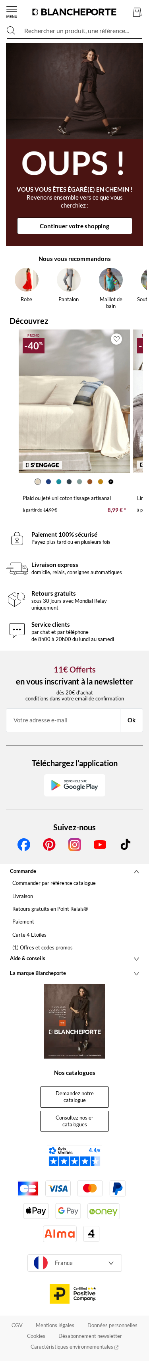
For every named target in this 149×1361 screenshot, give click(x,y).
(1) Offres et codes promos (42, 947)
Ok (131, 720)
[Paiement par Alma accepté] (60, 1234)
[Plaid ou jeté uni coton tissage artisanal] (74, 401)
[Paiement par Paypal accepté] (117, 1188)
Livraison (22, 896)
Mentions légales (55, 1325)
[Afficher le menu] (11, 12)
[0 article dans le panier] (137, 12)
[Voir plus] (111, 481)
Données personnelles (112, 1325)
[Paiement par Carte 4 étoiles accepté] (91, 1234)
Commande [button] (23, 871)
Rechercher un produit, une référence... (76, 30)
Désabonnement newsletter (90, 1336)
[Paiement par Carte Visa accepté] (58, 1188)
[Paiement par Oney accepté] (103, 1211)
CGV (17, 1325)
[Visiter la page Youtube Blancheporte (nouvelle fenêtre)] (100, 844)
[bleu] (48, 481)
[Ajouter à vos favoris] (116, 339)
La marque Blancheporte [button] (38, 973)
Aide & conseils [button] (27, 958)
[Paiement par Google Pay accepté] (68, 1211)
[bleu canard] (59, 481)
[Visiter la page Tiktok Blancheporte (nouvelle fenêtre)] (125, 844)
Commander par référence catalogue (54, 883)
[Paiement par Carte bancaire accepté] (28, 1188)
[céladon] (79, 481)
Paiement (23, 921)
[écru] (38, 481)
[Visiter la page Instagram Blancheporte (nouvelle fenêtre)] (74, 844)
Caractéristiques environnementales (72, 1346)
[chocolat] (90, 481)
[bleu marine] (69, 481)
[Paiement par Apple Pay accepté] (36, 1211)
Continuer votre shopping (74, 225)
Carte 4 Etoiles (29, 935)
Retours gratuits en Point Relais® (50, 909)
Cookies (36, 1336)
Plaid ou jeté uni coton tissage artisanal (67, 498)
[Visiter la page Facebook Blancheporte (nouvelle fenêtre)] (23, 844)
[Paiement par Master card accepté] (90, 1188)
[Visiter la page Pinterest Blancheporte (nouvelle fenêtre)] (49, 844)
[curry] (100, 481)
